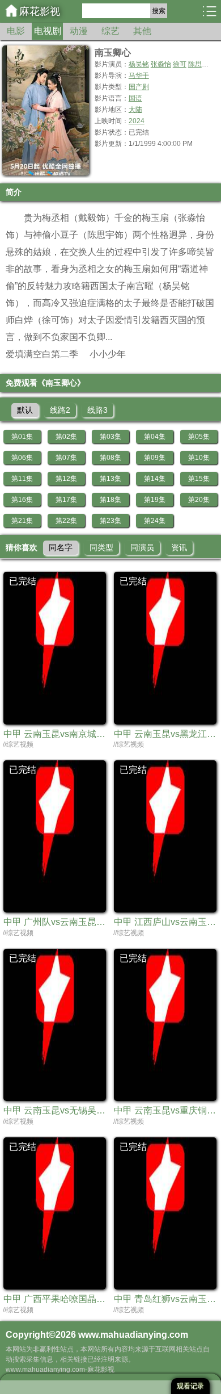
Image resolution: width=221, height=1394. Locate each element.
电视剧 (47, 31)
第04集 (154, 437)
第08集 (110, 458)
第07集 (66, 458)
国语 (135, 98)
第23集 (110, 521)
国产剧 (139, 87)
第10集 (199, 458)
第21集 (22, 521)
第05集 (199, 437)
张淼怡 (161, 64)
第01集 (22, 437)
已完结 (22, 581)
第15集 (199, 479)
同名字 (61, 547)
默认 (25, 410)
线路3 (97, 410)
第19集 (154, 500)
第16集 (22, 500)
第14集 (154, 479)
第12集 (66, 479)
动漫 (79, 31)
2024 (136, 121)
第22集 (66, 521)
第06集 (22, 458)
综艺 (110, 31)
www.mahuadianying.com (133, 1334)
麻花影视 (39, 11)
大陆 (135, 110)
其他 (142, 31)
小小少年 (108, 354)
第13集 (110, 479)
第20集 (199, 500)
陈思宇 (198, 64)
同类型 (101, 547)
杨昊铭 (139, 64)
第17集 (66, 500)
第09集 (154, 458)
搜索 (158, 11)
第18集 (110, 500)
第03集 (110, 437)
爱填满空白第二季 (42, 354)
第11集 (22, 479)
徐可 (179, 64)
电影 (16, 31)
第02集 (66, 437)
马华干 (139, 75)
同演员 (142, 547)
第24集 (154, 521)
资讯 (179, 547)
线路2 (60, 410)
